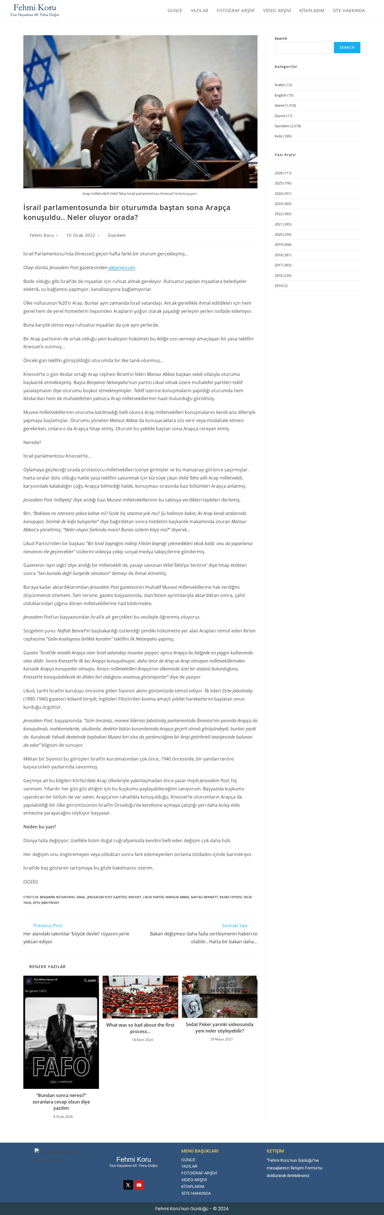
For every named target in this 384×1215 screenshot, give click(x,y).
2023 (279, 203)
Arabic (280, 84)
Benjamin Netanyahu (57, 897)
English (280, 95)
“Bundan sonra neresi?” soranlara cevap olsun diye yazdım (61, 1101)
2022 (279, 213)
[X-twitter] (128, 1185)
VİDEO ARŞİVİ (194, 1180)
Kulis (279, 136)
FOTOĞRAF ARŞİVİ (199, 1173)
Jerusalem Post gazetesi (107, 897)
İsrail (80, 897)
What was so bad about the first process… (140, 1028)
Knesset (134, 897)
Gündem (117, 235)
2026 (279, 172)
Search (281, 38)
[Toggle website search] (375, 10)
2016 (279, 275)
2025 (279, 183)
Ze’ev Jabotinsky (46, 902)
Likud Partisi (153, 897)
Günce (280, 115)
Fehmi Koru (42, 235)
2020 (279, 234)
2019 (279, 244)
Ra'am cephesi (231, 897)
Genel (279, 105)
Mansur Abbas (177, 897)
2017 (279, 264)
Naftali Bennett (204, 897)
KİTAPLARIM (192, 1186)
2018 (279, 254)
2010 (279, 285)
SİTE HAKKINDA (196, 1193)
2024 (279, 193)
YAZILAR (189, 1166)
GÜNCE (188, 1160)
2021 (279, 224)
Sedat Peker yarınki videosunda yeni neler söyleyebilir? (219, 1027)
